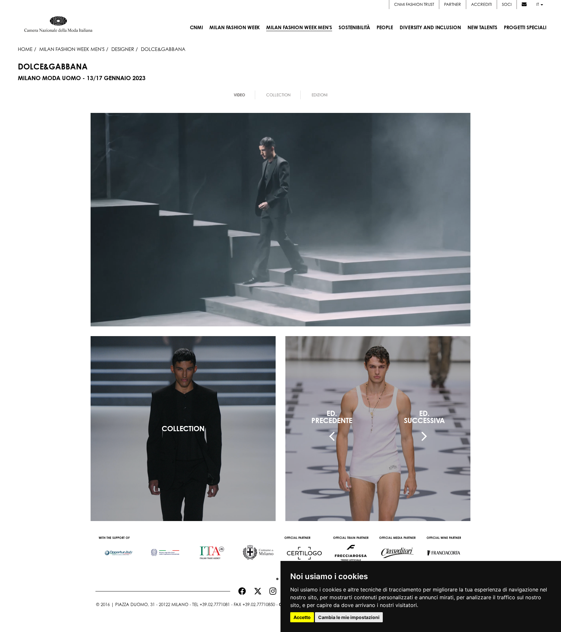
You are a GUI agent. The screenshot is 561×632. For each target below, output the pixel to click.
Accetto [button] (302, 617)
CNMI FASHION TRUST (414, 4)
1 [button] (275, 577)
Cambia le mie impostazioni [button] (349, 617)
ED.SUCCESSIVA (424, 417)
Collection (278, 94)
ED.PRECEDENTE (331, 417)
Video (239, 94)
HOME (25, 49)
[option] (118, 550)
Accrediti (481, 4)
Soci (507, 4)
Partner (452, 4)
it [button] (538, 4)
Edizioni (320, 94)
